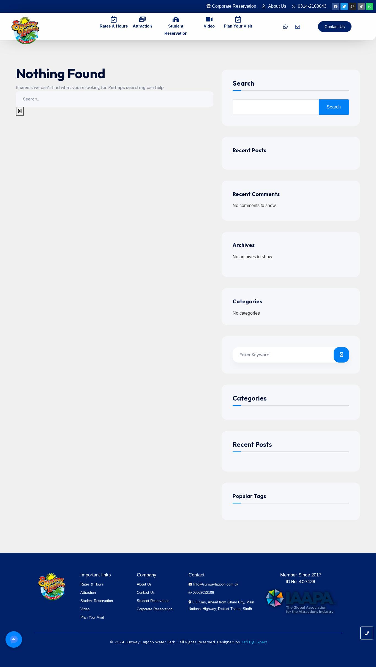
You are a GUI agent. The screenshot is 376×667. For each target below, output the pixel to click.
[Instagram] (352, 6)
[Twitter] (344, 6)
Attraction (142, 26)
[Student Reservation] (176, 19)
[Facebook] (335, 6)
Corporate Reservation (154, 609)
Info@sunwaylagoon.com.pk (215, 584)
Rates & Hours (114, 26)
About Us (144, 584)
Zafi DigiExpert (254, 642)
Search (243, 83)
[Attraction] (142, 19)
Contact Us (146, 592)
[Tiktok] (361, 6)
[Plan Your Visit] (238, 19)
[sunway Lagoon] (52, 588)
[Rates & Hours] (113, 19)
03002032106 (203, 592)
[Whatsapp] (369, 6)
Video (209, 26)
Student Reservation (96, 601)
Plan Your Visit (238, 26)
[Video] (209, 19)
